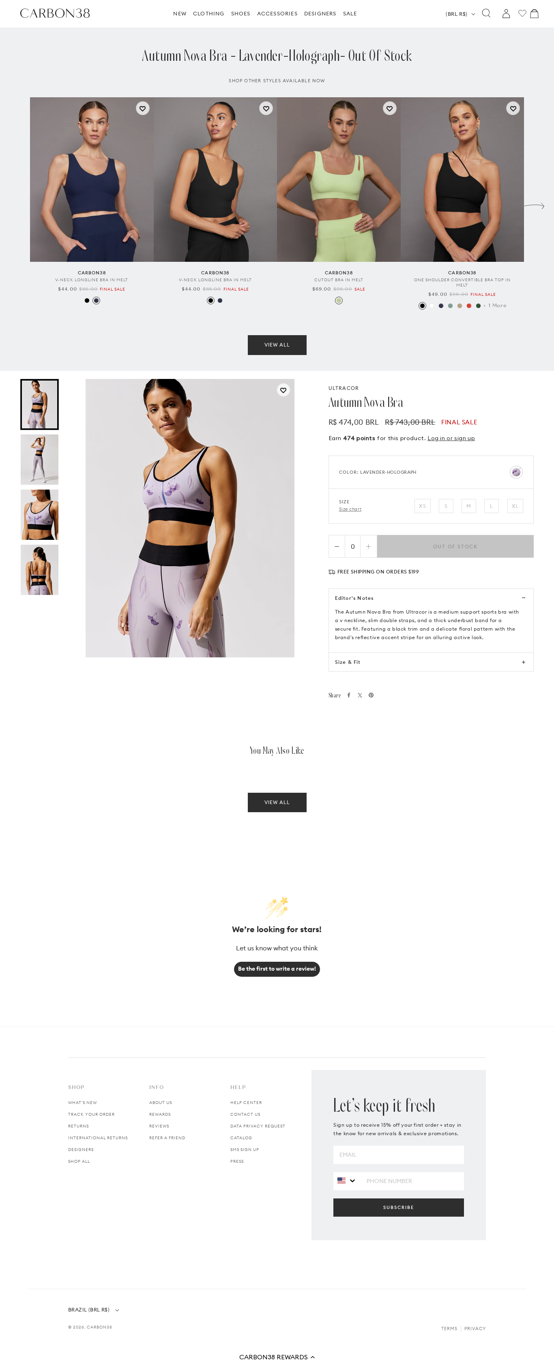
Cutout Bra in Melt (338, 279)
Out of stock (455, 546)
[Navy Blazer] (96, 300)
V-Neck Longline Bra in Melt (91, 279)
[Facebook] (348, 695)
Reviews (159, 1126)
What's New (82, 1102)
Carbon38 (99, 1327)
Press (237, 1161)
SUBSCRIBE (398, 1207)
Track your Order (91, 1114)
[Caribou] (459, 305)
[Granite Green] (450, 305)
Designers (81, 1149)
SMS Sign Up (244, 1149)
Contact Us (245, 1114)
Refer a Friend (167, 1137)
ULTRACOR (344, 388)
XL (515, 506)
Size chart (350, 509)
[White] (431, 305)
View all (277, 345)
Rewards (160, 1114)
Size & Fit (348, 662)
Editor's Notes (354, 598)
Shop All (79, 1161)
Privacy (475, 1328)
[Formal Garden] (478, 305)
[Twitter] (360, 695)
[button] (277, 1357)
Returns (78, 1126)
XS (422, 506)
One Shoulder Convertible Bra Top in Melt (462, 282)
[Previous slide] (20, 204)
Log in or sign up (451, 438)
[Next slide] (534, 204)
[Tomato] (469, 305)
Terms (449, 1328)
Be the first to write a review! (277, 968)
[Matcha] (338, 300)
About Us (160, 1102)
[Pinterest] (371, 695)
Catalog (241, 1137)
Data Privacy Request (258, 1126)
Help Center (246, 1102)
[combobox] (347, 1181)
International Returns (98, 1137)
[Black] (87, 300)
